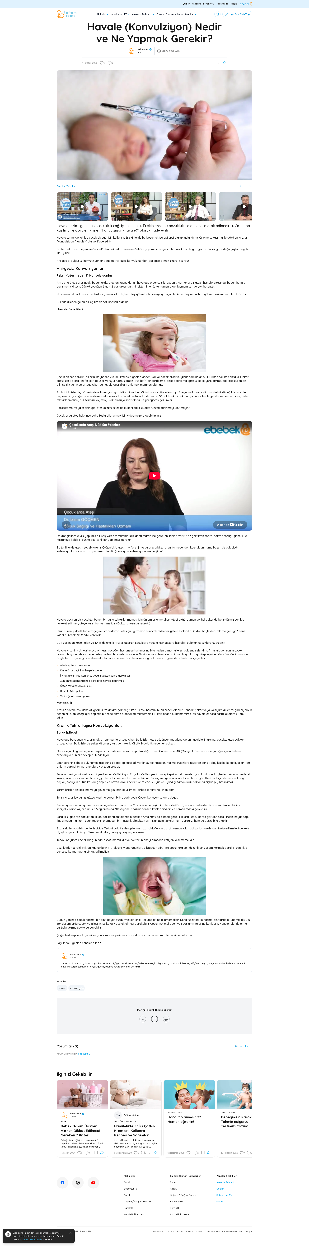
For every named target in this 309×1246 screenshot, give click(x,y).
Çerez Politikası (229, 1231)
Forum (160, 14)
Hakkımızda (222, 4)
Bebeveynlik (130, 1188)
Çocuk (127, 1195)
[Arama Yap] (217, 14)
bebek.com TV (119, 14)
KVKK (241, 1231)
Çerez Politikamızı (31, 1239)
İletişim (234, 4)
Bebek (127, 1182)
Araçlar (189, 14)
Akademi (196, 4)
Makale (101, 14)
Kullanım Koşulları (212, 1231)
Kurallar (243, 1046)
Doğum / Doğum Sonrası (137, 1201)
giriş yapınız (84, 1053)
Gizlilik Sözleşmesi (174, 1231)
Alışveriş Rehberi (141, 14)
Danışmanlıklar (174, 14)
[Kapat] (70, 1232)
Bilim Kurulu (208, 4)
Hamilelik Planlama (134, 1214)
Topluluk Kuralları (193, 1231)
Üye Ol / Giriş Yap (240, 14)
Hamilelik (128, 1208)
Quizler (186, 4)
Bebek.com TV (224, 1195)
